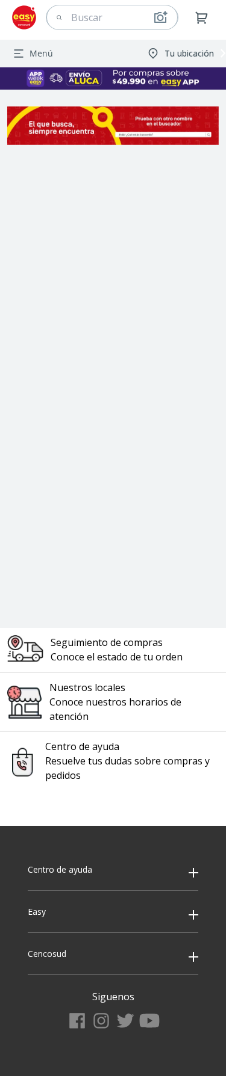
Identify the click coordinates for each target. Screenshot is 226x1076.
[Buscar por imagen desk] (160, 17)
